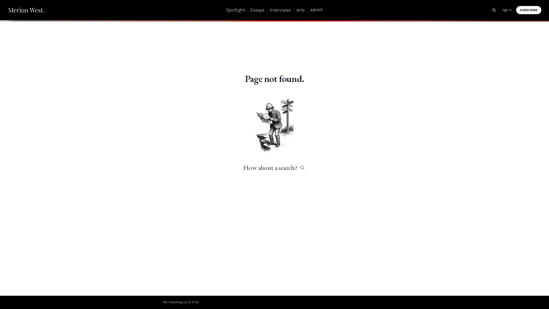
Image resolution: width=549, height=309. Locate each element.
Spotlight (235, 10)
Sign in (507, 10)
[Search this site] (494, 10)
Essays (257, 10)
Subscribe (529, 10)
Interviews (280, 10)
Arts (300, 10)
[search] (302, 167)
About (316, 10)
